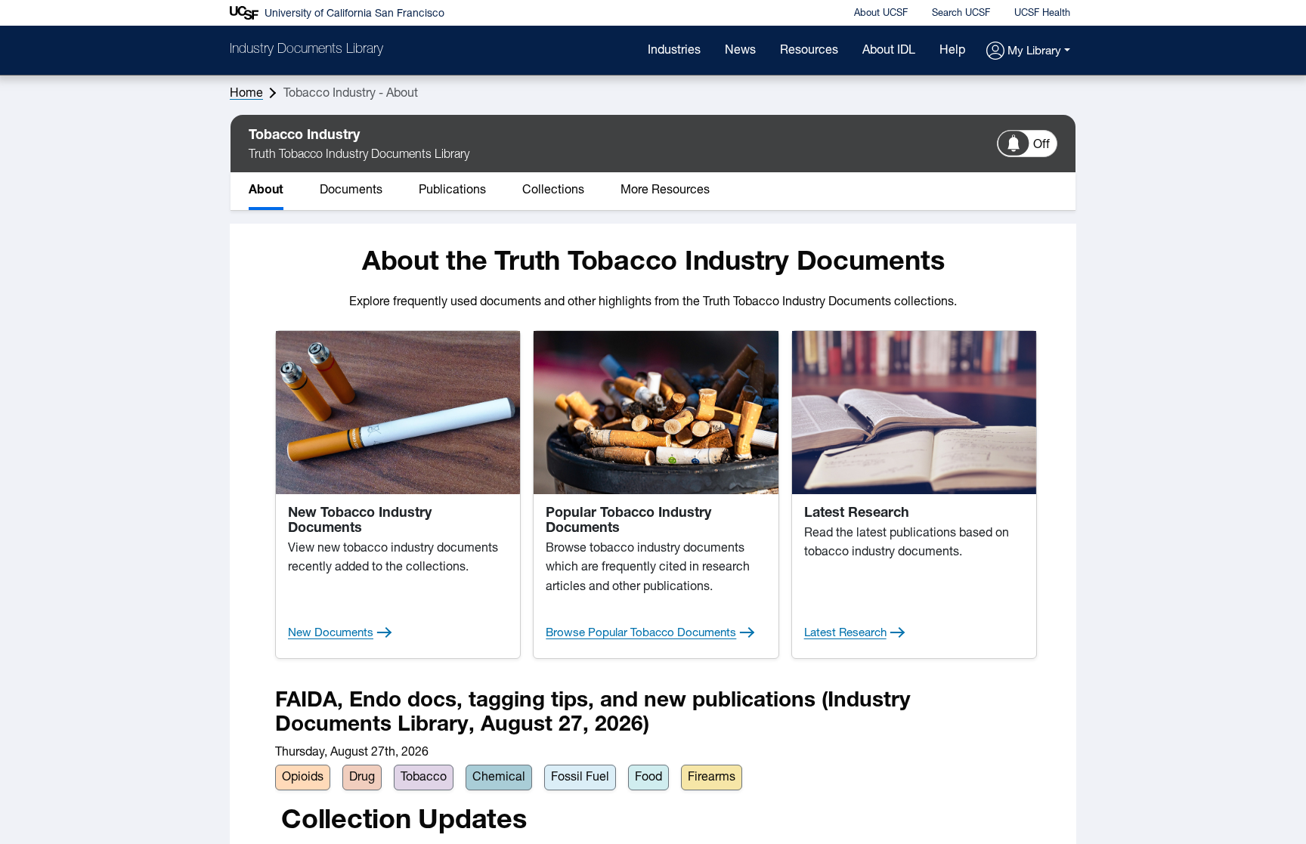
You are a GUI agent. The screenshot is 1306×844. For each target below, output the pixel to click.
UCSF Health (1042, 13)
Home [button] (246, 94)
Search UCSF (961, 13)
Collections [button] (553, 190)
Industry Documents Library (306, 50)
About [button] (266, 190)
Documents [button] (351, 190)
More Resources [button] (665, 190)
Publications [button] (452, 190)
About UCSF (881, 13)
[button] (1028, 52)
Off (1041, 145)
